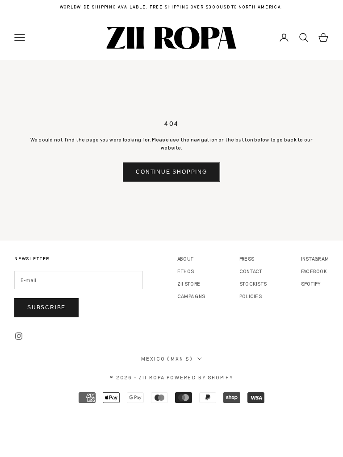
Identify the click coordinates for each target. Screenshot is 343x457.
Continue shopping (171, 172)
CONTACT (251, 271)
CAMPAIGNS (191, 296)
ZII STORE (188, 284)
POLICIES (250, 296)
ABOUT (185, 259)
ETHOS (185, 271)
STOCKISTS (253, 284)
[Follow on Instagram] (18, 336)
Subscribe (46, 307)
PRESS (246, 259)
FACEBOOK (314, 271)
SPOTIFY (311, 284)
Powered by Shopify (200, 377)
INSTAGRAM (315, 259)
